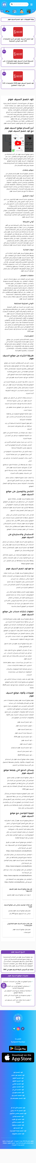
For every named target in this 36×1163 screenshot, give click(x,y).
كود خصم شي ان (18, 1090)
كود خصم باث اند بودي (18, 1111)
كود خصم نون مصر (18, 1075)
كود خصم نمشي (18, 1084)
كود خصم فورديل (18, 1093)
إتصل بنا (18, 1039)
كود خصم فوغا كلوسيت (18, 1131)
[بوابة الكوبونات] (4, 4)
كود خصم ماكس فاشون (18, 1113)
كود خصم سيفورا (18, 1125)
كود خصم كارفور (18, 1081)
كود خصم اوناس (18, 1116)
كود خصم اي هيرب (18, 1119)
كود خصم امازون (18, 1078)
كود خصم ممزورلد (18, 1134)
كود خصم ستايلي (18, 1122)
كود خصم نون (18, 1072)
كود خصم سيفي (18, 1087)
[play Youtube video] (18, 143)
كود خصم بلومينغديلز (18, 1098)
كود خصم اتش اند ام (18, 1108)
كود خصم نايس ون (18, 1095)
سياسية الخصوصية (18, 1042)
